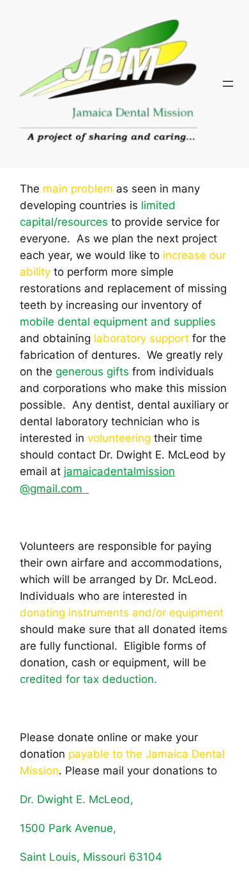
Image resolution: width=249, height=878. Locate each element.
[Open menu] (228, 83)
